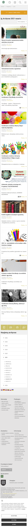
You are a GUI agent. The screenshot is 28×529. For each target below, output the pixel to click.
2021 (14, 6)
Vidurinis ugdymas (19, 406)
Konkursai (9, 189)
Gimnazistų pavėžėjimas (20, 416)
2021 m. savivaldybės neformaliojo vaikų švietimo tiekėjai (14, 244)
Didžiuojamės (10, 100)
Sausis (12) (7, 381)
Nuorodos (17, 433)
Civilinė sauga (18, 456)
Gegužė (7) (7, 372)
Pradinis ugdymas (19, 404)
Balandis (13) (8, 374)
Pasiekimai (4, 406)
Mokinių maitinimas (19, 414)
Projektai (3, 439)
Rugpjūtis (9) (8, 368)
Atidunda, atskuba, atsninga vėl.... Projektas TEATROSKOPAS (12, 185)
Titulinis (2, 6)
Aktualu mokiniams (19, 453)
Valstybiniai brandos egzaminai (11, 68)
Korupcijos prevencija (19, 454)
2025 (6, 341)
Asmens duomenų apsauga (21, 436)
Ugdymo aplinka (5, 403)
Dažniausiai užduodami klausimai (20, 442)
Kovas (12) (7, 377)
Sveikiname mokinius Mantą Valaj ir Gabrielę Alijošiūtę (12, 127)
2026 (6, 338)
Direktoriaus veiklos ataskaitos (6, 444)
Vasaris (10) (8, 379)
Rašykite (4, 469)
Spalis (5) (7, 366)
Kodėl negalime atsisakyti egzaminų (12, 214)
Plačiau (23, 50)
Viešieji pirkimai (5, 441)
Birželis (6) (8, 370)
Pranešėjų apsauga (19, 444)
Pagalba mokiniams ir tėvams (19, 412)
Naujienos (8, 6)
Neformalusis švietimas (20, 409)
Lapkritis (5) (8, 363)
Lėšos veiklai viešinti (6, 438)
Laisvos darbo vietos (19, 434)
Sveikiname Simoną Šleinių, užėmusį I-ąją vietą (13, 304)
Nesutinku (14, 520)
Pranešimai (9, 45)
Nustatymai (14, 515)
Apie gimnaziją (5, 401)
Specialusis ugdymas (19, 408)
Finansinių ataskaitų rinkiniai (8, 436)
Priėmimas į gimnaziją (19, 449)
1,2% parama (17, 448)
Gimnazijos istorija (6, 408)
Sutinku (14, 524)
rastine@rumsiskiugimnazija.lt (10, 493)
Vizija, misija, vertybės (6, 404)
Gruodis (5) (8, 361)
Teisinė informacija (19, 458)
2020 (6, 385)
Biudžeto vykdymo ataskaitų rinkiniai (8, 434)
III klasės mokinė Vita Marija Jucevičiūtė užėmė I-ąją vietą (14, 274)
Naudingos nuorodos (19, 446)
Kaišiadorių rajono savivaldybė (16, 482)
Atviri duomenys (18, 460)
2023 (6, 349)
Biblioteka (17, 418)
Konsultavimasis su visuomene (19, 439)
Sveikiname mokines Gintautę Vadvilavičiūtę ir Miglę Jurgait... (11, 157)
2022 (6, 353)
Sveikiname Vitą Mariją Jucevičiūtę (12, 97)
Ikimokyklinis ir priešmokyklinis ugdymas (20, 402)
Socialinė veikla (5, 410)
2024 (6, 345)
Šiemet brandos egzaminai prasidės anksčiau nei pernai (12, 41)
